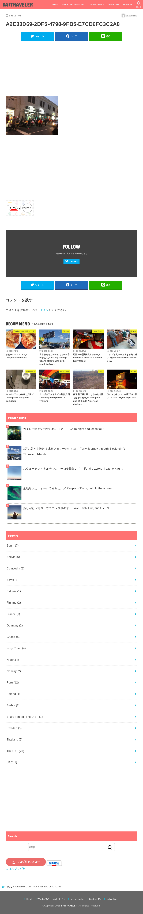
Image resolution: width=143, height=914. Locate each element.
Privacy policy (97, 4)
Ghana (13, 636)
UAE (12, 762)
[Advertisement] (71, 68)
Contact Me (113, 4)
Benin (13, 545)
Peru (13, 682)
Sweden (14, 728)
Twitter (73, 261)
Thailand (14, 739)
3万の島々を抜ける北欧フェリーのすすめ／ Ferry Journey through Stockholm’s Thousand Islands (74, 451)
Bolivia (13, 556)
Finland (14, 602)
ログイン (43, 309)
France (13, 614)
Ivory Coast (16, 648)
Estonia (14, 591)
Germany (15, 625)
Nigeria (14, 659)
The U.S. (15, 751)
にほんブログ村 (16, 868)
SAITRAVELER (18, 4)
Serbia (13, 705)
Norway (14, 671)
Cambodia (15, 568)
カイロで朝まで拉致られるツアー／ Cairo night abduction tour (63, 428)
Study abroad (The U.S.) (25, 716)
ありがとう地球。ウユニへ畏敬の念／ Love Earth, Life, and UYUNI (66, 508)
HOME (55, 4)
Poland (13, 693)
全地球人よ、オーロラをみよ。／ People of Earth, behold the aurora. (67, 488)
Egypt (12, 579)
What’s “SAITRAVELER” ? (74, 4)
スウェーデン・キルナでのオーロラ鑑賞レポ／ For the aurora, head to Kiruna (73, 468)
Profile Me (127, 4)
